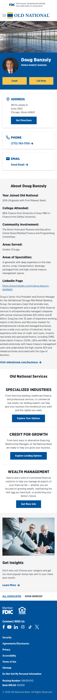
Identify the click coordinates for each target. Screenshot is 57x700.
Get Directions (26, 120)
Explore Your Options (28, 418)
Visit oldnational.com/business (19, 362)
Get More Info (28, 504)
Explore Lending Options (28, 455)
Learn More (9, 585)
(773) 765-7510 (20, 143)
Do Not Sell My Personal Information (21, 673)
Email (14, 80)
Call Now (41, 80)
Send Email (17, 164)
